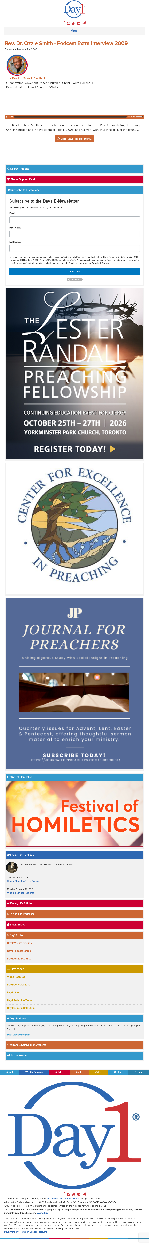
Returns (43, 1232)
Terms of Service (28, 1232)
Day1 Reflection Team (19, 1000)
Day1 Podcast (17, 1018)
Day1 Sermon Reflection (21, 1008)
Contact (118, 1072)
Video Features (16, 977)
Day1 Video (17, 969)
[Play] (7, 117)
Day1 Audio (16, 935)
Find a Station (18, 1055)
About (9, 1072)
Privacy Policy (11, 1232)
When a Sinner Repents (20, 893)
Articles (59, 1072)
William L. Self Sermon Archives (27, 1045)
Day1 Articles (17, 924)
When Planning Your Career (23, 881)
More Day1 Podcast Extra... (76, 138)
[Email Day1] (84, 23)
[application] (74, 117)
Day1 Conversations (18, 984)
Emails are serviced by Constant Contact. (89, 262)
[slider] (140, 116)
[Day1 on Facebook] (64, 23)
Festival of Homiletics (19, 777)
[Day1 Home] (74, 9)
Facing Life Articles (21, 903)
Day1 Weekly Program (20, 943)
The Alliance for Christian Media (62, 1198)
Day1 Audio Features (19, 958)
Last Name (15, 242)
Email (12, 213)
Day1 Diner (13, 992)
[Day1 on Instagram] (69, 23)
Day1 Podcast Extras (19, 951)
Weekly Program (34, 1072)
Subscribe (74, 271)
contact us (42, 1213)
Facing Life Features (22, 855)
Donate (139, 1072)
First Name (15, 228)
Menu (74, 31)
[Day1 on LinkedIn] (79, 23)
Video (98, 1072)
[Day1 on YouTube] (74, 23)
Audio (79, 1072)
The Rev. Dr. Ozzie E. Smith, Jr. (26, 78)
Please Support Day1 (22, 179)
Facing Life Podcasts (21, 914)
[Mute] (134, 117)
